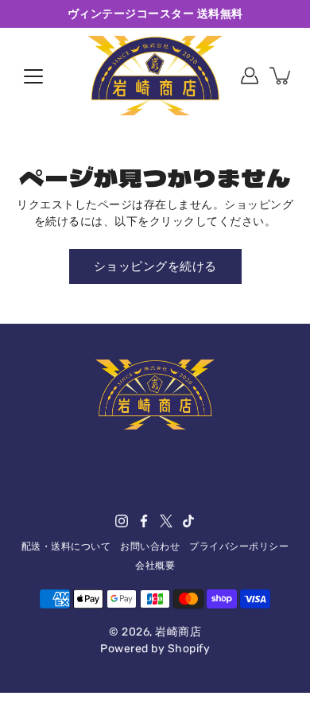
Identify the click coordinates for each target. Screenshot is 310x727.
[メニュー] (33, 76)
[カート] (281, 75)
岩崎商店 (178, 632)
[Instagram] (121, 521)
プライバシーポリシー (239, 546)
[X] (166, 521)
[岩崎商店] (155, 75)
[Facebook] (144, 521)
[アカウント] (249, 75)
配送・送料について (66, 546)
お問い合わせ (150, 546)
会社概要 (155, 565)
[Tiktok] (188, 521)
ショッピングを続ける (155, 266)
